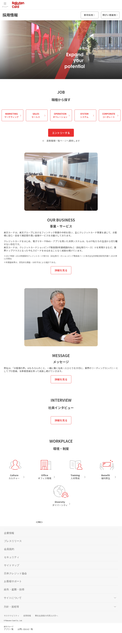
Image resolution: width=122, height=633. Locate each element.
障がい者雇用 (109, 15)
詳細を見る (61, 270)
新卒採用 (88, 15)
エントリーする (61, 133)
